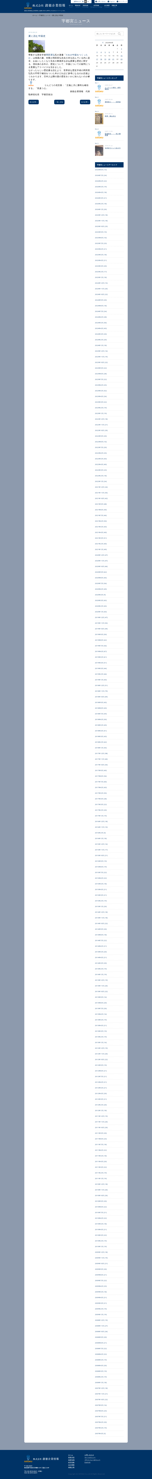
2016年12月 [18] (101, 821)
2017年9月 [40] (101, 770)
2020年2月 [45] (101, 606)
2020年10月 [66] (101, 566)
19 (105, 59)
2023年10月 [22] (101, 362)
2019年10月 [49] (101, 629)
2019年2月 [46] (101, 674)
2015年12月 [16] (101, 844)
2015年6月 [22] (101, 878)
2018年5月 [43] (101, 725)
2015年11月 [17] (101, 850)
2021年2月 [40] (101, 544)
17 (97, 59)
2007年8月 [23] (101, 1411)
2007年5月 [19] (101, 1428)
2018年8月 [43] (101, 708)
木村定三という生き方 (113, 148)
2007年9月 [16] (101, 1405)
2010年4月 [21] (101, 1229)
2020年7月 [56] (101, 583)
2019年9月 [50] (101, 634)
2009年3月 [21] (101, 1303)
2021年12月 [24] (101, 487)
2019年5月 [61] (101, 657)
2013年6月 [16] (101, 1014)
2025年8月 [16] (101, 238)
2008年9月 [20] (101, 1337)
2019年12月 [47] (101, 617)
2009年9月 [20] (101, 1269)
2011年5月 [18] (101, 1156)
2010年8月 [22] (101, 1207)
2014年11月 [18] (101, 918)
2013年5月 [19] (101, 1020)
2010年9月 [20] (101, 1201)
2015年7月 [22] (101, 872)
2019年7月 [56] (101, 646)
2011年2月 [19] (101, 1173)
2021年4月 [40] (101, 532)
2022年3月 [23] (101, 470)
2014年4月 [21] (101, 957)
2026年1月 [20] (101, 209)
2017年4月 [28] (101, 799)
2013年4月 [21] (101, 1025)
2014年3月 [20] (101, 963)
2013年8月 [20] (101, 1003)
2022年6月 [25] (101, 453)
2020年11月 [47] (101, 561)
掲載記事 (114, 6)
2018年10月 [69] (101, 697)
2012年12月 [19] (101, 1048)
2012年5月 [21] (101, 1088)
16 (122, 56)
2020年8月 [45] (101, 578)
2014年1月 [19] (101, 974)
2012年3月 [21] (101, 1099)
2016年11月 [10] (101, 827)
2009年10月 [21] (101, 1263)
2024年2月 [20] (101, 340)
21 (113, 59)
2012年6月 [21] (101, 1082)
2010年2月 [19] (101, 1241)
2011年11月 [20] (101, 1122)
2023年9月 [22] (101, 368)
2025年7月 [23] (101, 243)
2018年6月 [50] (101, 719)
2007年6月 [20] (101, 1422)
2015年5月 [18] (101, 884)
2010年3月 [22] (101, 1235)
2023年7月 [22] (101, 379)
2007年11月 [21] (101, 1394)
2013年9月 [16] (101, 997)
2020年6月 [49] (101, 589)
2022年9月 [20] (101, 436)
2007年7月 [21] (101, 1416)
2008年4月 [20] (101, 1365)
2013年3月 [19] (101, 1031)
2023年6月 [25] (101, 385)
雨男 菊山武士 (110, 116)
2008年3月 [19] (101, 1371)
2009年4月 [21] (101, 1297)
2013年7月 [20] (101, 1008)
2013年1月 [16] (101, 1042)
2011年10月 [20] (101, 1127)
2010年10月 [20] (101, 1195)
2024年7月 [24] (101, 311)
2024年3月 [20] (101, 334)
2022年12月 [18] (101, 419)
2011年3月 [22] (101, 1167)
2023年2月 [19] (101, 408)
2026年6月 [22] (101, 181)
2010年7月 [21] (101, 1212)
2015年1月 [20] (101, 906)
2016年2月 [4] (100, 833)
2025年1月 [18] (101, 277)
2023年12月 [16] (101, 351)
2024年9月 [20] (101, 300)
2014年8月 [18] (101, 935)
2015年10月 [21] (101, 855)
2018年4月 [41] (101, 731)
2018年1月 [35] (101, 748)
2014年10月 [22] (101, 923)
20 (109, 59)
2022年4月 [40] (101, 464)
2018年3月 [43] (101, 736)
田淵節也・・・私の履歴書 (113, 134)
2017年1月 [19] (101, 816)
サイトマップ (123, 1)
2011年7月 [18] (101, 1144)
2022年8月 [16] (101, 442)
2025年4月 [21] (101, 260)
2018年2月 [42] (101, 742)
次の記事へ (85, 102)
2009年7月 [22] (101, 1280)
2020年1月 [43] (101, 612)
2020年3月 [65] (101, 600)
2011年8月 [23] (101, 1139)
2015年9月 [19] (101, 861)
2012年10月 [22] (101, 1059)
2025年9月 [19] (101, 232)
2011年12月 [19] (101, 1116)
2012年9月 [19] (101, 1065)
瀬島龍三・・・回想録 (113, 102)
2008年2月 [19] (101, 1377)
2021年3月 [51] (101, 538)
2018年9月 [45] (101, 702)
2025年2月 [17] (101, 272)
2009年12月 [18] (101, 1252)
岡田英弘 (50, 54)
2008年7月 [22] (101, 1348)
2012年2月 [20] (101, 1105)
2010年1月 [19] (101, 1246)
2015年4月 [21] (101, 889)
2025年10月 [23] (101, 226)
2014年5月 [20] (101, 952)
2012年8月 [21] (101, 1071)
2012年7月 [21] (101, 1076)
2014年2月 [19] (101, 969)
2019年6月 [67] (101, 651)
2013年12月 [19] (101, 980)
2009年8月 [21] (101, 1275)
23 (122, 59)
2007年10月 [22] (101, 1399)
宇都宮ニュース (44, 15)
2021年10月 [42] (101, 498)
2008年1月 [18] (101, 1382)
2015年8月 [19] (101, 867)
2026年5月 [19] (101, 187)
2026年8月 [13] (101, 170)
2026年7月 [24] (101, 175)
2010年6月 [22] (101, 1218)
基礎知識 (85, 6)
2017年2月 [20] (101, 810)
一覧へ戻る (59, 102)
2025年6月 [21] (101, 249)
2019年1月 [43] (101, 680)
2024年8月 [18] (101, 306)
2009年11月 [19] (101, 1258)
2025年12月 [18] (101, 215)
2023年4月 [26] (101, 396)
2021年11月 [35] (101, 493)
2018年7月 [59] (101, 714)
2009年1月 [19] (101, 1314)
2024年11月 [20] (101, 289)
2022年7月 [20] (101, 447)
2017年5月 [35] (101, 793)
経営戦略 (96, 6)
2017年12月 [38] (101, 753)
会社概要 (107, 6)
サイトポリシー (90, 1457)
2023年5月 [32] (101, 391)
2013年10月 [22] (101, 991)
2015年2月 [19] (101, 901)
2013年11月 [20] (101, 986)
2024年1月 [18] (101, 345)
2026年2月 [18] (101, 204)
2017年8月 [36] (101, 776)
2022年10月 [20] (101, 430)
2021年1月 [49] (101, 549)
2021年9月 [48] (101, 504)
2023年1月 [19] (101, 413)
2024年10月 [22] (101, 294)
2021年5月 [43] (101, 527)
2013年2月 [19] (101, 1037)
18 (101, 59)
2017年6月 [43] (101, 787)
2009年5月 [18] (101, 1292)
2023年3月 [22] (101, 402)
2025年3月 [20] (101, 266)
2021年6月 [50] (101, 521)
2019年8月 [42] (101, 640)
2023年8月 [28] (101, 374)
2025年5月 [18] (101, 255)
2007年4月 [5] (100, 1433)
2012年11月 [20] (101, 1054)
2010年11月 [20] (101, 1190)
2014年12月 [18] (101, 912)
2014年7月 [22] (101, 940)
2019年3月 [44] (101, 668)
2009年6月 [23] (101, 1286)
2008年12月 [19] (101, 1320)
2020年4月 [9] (100, 595)
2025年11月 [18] (101, 221)
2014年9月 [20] (101, 929)
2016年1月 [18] (101, 838)
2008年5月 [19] (101, 1360)
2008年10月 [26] (101, 1331)
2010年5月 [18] (101, 1224)
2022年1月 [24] (101, 481)
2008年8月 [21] (101, 1343)
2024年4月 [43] (101, 328)
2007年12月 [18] (101, 1388)
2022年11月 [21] (101, 425)
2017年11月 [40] (101, 759)
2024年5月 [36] (101, 323)
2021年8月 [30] (101, 510)
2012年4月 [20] (101, 1093)
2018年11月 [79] (101, 691)
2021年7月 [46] (101, 515)
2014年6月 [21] (101, 946)
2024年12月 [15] (101, 283)
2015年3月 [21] (101, 895)
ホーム (71, 6)
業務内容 (77, 6)
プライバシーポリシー (92, 1460)
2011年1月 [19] (101, 1178)
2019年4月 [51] (101, 663)
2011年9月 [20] (101, 1133)
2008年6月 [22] (101, 1354)
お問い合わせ (101, 1)
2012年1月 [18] (101, 1110)
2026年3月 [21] (101, 198)
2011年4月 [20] (101, 1161)
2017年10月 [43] (101, 765)
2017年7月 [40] (101, 782)
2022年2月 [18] (101, 476)
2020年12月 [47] (101, 555)
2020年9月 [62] (101, 572)
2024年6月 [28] (101, 317)
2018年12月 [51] (101, 685)
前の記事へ (34, 102)
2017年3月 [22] (101, 804)
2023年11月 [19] (101, 357)
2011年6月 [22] (101, 1150)
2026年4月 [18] (101, 192)
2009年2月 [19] (101, 1309)
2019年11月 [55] (101, 623)
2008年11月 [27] (101, 1326)
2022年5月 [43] (101, 459)
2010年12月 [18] (101, 1184)
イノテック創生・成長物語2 (113, 88)
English (112, 1)
